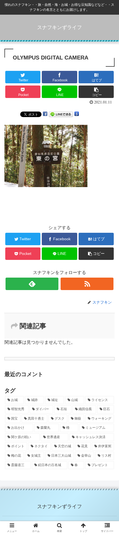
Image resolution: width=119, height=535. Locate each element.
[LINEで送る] (61, 114)
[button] (107, 471)
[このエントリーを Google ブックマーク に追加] (76, 114)
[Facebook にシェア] (45, 114)
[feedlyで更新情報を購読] (32, 284)
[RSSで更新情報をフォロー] (87, 284)
